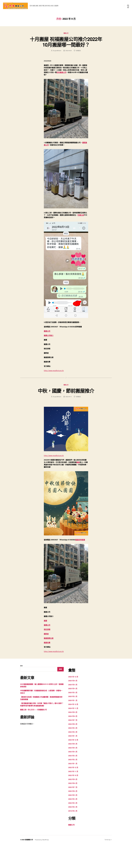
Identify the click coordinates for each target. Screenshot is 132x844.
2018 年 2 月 (72, 811)
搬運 (45, 620)
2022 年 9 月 (72, 779)
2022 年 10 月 (73, 775)
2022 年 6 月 (72, 791)
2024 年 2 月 (72, 732)
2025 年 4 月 (72, 688)
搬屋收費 (47, 642)
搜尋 (21, 666)
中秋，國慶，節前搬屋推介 (66, 390)
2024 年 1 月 (72, 736)
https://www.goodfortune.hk (54, 370)
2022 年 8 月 (72, 783)
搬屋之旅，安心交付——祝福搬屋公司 (33, 709)
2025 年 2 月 (72, 696)
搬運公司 (47, 625)
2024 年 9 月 (72, 712)
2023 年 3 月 (72, 755)
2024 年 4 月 (72, 728)
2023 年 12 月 (73, 740)
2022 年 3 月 (72, 803)
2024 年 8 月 (72, 716)
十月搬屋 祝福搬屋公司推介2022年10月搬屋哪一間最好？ (66, 41)
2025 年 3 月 (72, 692)
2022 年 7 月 (72, 787)
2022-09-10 (69, 396)
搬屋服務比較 (48, 638)
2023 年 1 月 (72, 763)
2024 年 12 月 (73, 704)
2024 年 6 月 (72, 724)
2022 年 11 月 (73, 771)
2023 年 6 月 (72, 744)
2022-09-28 (69, 50)
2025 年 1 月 (72, 700)
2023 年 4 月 (72, 751)
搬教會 (46, 634)
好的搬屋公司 (61, 72)
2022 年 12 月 (73, 767)
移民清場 (47, 629)
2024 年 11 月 (73, 708)
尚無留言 (78, 50)
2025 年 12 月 (73, 676)
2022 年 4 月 (72, 799)
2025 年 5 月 (72, 684)
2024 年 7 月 (72, 720)
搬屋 (78, 462)
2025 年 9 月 (72, 680)
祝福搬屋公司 (29, 840)
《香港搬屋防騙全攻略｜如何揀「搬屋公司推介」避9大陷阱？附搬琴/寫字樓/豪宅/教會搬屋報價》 (41, 704)
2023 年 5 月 (72, 748)
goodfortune (58, 50)
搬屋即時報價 (80, 539)
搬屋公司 (66, 33)
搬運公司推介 (48, 335)
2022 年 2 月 (72, 807)
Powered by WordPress (42, 840)
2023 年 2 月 (72, 759)
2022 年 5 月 (72, 795)
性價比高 (81, 215)
